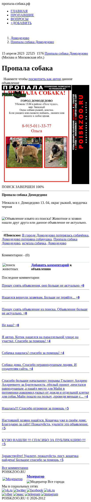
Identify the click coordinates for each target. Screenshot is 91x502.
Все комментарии (15, 468)
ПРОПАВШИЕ (22, 15)
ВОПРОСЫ (19, 19)
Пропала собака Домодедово (66, 53)
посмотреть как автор (44, 79)
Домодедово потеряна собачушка (27, 239)
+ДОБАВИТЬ (21, 23)
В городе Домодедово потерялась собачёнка (55, 235)
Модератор (35, 476)
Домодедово (57, 243)
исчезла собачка (34, 243)
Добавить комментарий (50, 265)
